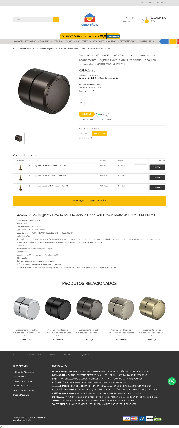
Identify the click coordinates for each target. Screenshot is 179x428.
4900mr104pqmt (120, 55)
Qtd (80, 103)
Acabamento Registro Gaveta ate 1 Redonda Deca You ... (26, 333)
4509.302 (104, 166)
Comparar (108, 119)
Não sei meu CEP (86, 138)
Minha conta (145, 3)
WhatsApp (103, 115)
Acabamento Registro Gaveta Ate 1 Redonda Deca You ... (58, 333)
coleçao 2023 (93, 55)
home (15, 355)
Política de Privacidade (23, 372)
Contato (52, 355)
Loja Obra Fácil (19, 420)
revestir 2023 (106, 55)
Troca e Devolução (22, 395)
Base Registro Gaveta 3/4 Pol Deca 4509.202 (48, 186)
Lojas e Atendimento (23, 381)
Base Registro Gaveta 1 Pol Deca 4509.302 (47, 166)
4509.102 (104, 176)
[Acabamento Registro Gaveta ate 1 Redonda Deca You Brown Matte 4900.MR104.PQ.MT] (18, 138)
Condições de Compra (23, 390)
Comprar (86, 114)
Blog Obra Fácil (85, 355)
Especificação (98, 201)
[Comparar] (34, 340)
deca (154, 55)
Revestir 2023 (25, 49)
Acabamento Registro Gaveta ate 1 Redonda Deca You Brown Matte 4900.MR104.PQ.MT (72, 49)
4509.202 (104, 186)
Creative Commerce (36, 417)
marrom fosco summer (137, 55)
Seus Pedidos (161, 3)
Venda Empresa (20, 386)
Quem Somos (19, 376)
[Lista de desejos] (30, 340)
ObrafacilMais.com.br (33, 355)
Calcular (100, 134)
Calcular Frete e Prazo (90, 129)
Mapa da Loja (67, 355)
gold (149, 55)
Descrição (79, 201)
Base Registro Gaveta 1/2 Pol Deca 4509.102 (48, 176)
